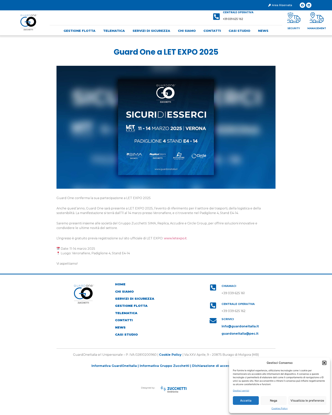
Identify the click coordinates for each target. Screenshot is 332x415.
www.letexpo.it (175, 238)
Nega (273, 400)
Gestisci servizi (241, 390)
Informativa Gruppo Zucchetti (165, 366)
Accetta (245, 400)
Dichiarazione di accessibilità (216, 366)
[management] (316, 17)
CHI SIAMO (187, 31)
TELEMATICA (114, 31)
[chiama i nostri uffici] (213, 287)
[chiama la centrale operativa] (216, 16)
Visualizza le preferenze (307, 400)
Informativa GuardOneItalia (114, 366)
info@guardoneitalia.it (240, 326)
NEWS (263, 31)
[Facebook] (302, 5)
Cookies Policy (279, 408)
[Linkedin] (308, 5)
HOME (120, 284)
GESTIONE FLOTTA (79, 31)
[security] (294, 17)
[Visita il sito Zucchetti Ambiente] (173, 389)
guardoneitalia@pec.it (240, 333)
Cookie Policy (170, 355)
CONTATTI (212, 31)
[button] (324, 363)
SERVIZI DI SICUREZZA (151, 31)
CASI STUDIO (239, 31)
